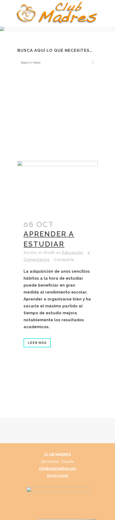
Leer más (37, 343)
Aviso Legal (57, 475)
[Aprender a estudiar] (57, 187)
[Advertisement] (57, 114)
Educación (72, 252)
